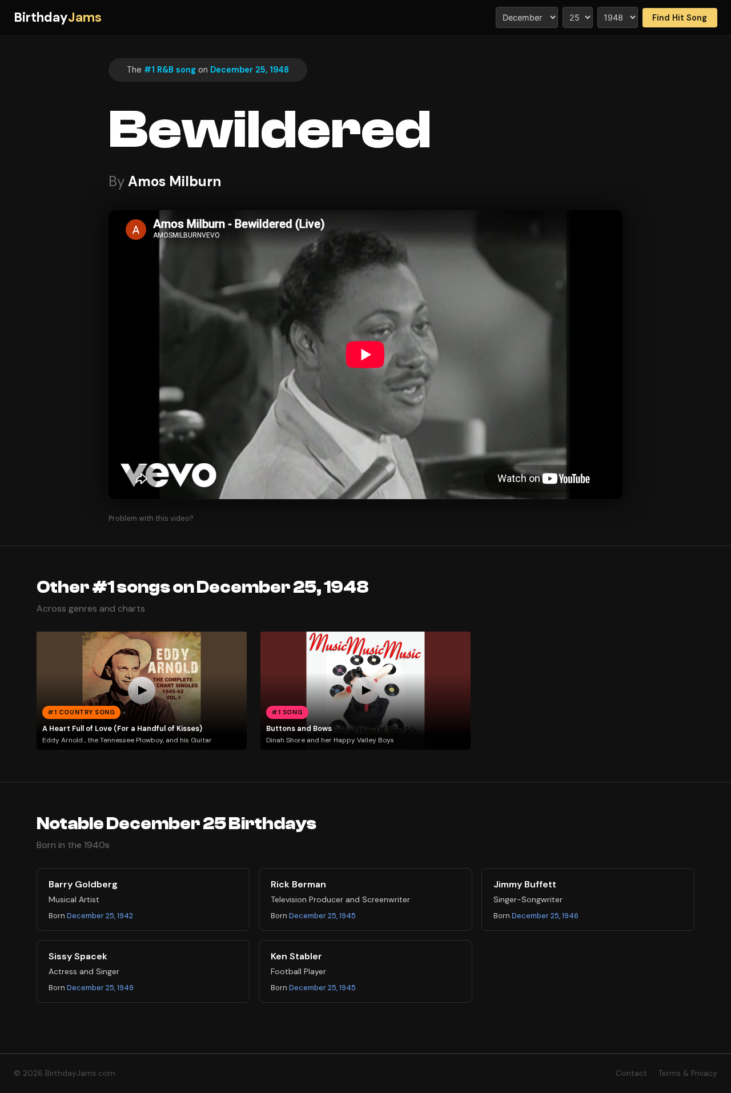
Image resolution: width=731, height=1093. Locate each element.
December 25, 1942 (100, 916)
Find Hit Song (679, 18)
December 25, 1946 (545, 916)
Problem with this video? (151, 518)
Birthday (58, 17)
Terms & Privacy (687, 1073)
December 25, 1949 (100, 987)
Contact (631, 1073)
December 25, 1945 (322, 916)
